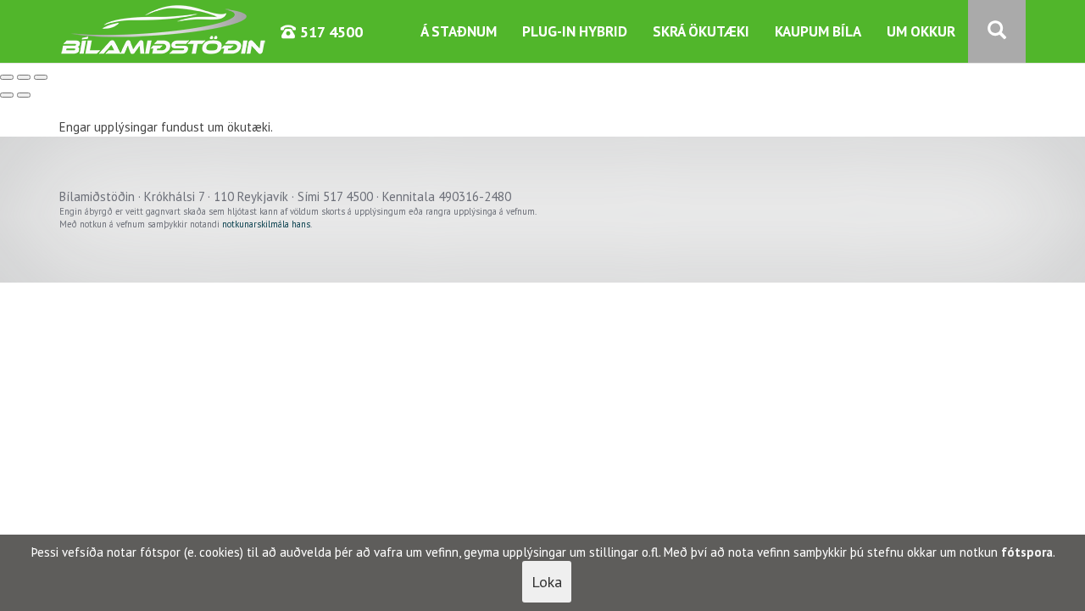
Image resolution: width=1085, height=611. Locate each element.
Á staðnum (458, 31)
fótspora (1027, 552)
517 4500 (329, 32)
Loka (546, 581)
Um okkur (921, 31)
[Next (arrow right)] (24, 95)
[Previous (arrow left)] (7, 95)
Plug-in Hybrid (574, 31)
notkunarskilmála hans (266, 224)
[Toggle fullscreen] (24, 77)
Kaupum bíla (818, 31)
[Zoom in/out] (40, 77)
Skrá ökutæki (701, 31)
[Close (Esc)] (7, 77)
